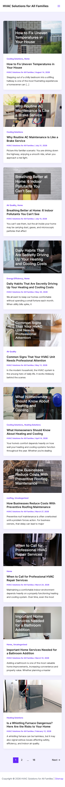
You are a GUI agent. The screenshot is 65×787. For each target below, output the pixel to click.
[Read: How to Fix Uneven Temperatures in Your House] (32, 37)
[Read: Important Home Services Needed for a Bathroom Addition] (32, 623)
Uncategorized (21, 498)
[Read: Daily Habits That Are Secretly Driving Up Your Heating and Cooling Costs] (32, 256)
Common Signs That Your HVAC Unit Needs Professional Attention (31, 358)
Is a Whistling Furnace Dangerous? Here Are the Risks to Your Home (30, 724)
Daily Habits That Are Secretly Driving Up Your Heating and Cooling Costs (32, 285)
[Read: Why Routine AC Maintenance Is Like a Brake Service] (32, 110)
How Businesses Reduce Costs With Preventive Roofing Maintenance (31, 505)
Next (56, 759)
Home (27, 59)
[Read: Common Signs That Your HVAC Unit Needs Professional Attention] (32, 330)
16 (34, 759)
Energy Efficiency (15, 278)
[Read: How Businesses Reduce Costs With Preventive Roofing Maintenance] (32, 476)
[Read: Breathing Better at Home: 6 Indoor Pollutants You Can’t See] (32, 183)
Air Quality (11, 205)
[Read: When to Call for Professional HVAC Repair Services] (32, 549)
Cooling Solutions (15, 59)
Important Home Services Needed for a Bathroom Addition (32, 651)
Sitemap (59, 778)
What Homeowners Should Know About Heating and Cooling (28, 431)
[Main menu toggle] (59, 6)
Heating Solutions (32, 425)
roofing (10, 498)
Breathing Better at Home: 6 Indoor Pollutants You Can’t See (30, 212)
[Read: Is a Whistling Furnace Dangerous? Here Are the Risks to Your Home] (32, 696)
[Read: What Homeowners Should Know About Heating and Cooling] (32, 403)
